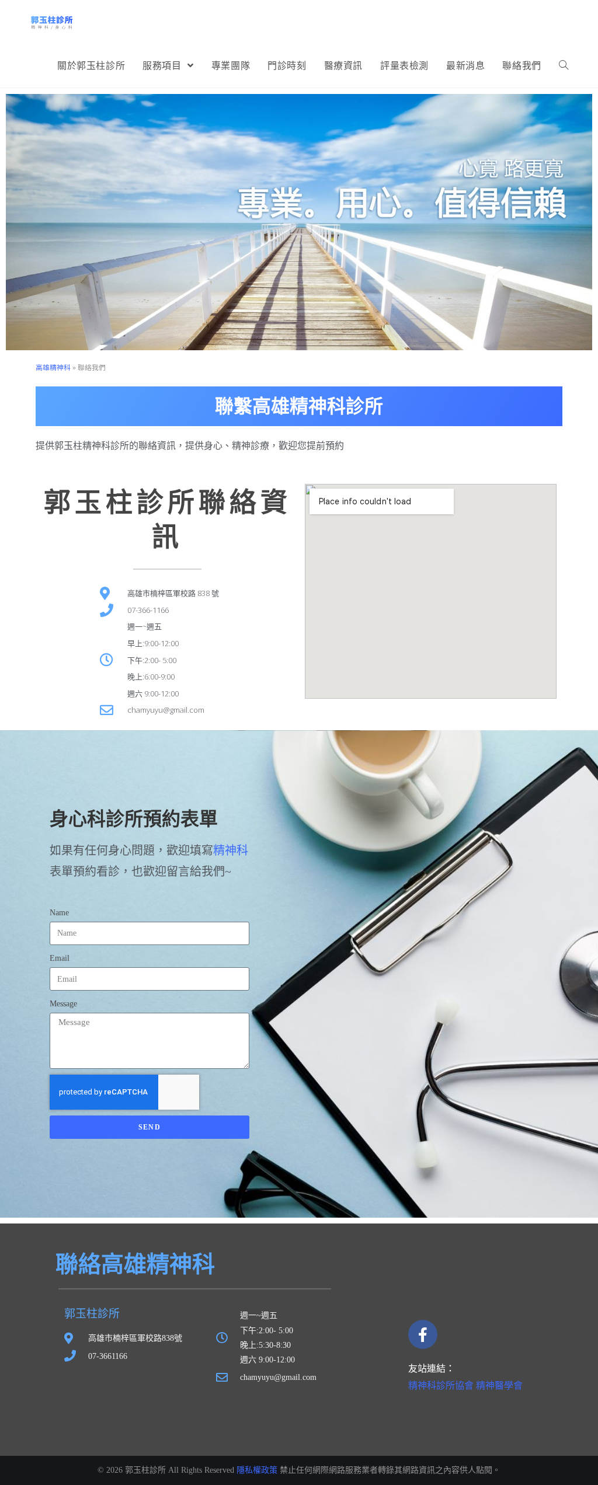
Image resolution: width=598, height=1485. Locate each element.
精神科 (230, 850)
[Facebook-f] (422, 1334)
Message (63, 1003)
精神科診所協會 (441, 1385)
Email (59, 958)
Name (59, 912)
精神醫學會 (499, 1385)
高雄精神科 (53, 368)
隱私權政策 (257, 1470)
